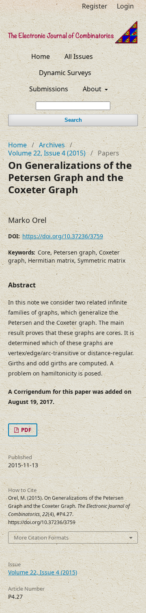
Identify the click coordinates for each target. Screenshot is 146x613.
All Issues (78, 56)
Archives (52, 145)
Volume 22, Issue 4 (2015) (47, 153)
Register (94, 6)
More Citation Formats (41, 537)
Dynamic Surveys (65, 72)
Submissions (48, 88)
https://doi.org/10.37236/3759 (62, 236)
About (93, 88)
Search (73, 120)
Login (125, 6)
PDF (25, 430)
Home (40, 56)
